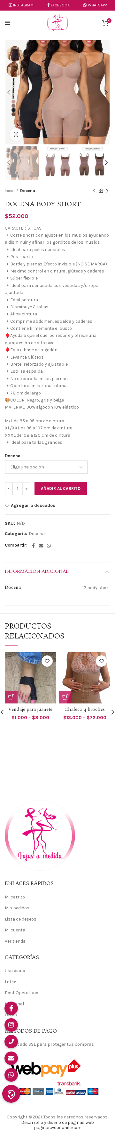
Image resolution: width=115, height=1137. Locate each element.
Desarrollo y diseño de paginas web (57, 1122)
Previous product (94, 191)
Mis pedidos (17, 908)
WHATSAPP (97, 5)
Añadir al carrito (60, 488)
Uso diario (15, 970)
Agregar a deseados (33, 505)
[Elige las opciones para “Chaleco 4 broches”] (65, 697)
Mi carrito (15, 897)
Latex (10, 982)
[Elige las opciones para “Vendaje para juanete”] (11, 697)
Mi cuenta (15, 930)
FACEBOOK (60, 5)
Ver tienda (15, 941)
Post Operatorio (21, 992)
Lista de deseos (20, 919)
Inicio (10, 190)
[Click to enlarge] (16, 134)
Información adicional (36, 571)
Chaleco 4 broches (85, 709)
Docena (27, 190)
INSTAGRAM (23, 5)
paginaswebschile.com (57, 1127)
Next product (107, 191)
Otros (11, 1015)
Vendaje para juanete (30, 709)
